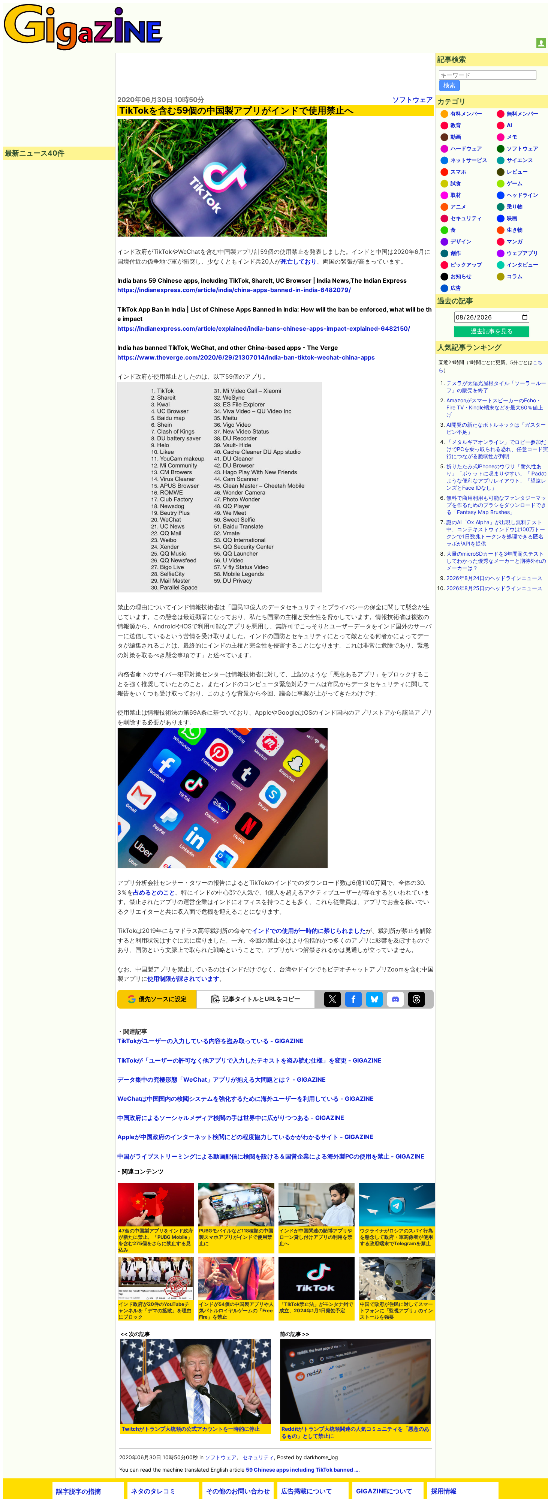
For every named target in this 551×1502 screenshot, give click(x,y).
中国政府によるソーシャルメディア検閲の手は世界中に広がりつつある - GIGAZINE (230, 1117)
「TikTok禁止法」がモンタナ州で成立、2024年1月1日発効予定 (316, 1307)
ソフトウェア (412, 99)
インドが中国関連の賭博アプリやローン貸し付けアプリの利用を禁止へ (315, 1237)
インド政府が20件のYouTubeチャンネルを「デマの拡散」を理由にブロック (155, 1310)
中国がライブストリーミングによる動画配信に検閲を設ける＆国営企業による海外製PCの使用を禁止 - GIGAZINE (270, 1156)
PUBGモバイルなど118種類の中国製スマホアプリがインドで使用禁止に (236, 1237)
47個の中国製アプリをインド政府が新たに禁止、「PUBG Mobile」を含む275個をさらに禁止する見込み (155, 1240)
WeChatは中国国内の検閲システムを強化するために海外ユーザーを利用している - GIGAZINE (245, 1098)
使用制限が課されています (183, 978)
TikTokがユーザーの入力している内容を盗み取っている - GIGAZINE (210, 1041)
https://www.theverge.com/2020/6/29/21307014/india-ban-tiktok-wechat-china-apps (246, 357)
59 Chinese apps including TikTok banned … (302, 1469)
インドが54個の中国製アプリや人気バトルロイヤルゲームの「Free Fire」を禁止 (236, 1310)
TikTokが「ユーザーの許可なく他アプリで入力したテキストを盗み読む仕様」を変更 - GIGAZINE (249, 1060)
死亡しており (299, 261)
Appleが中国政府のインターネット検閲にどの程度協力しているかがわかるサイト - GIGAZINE (245, 1137)
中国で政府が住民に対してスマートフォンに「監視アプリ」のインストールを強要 (396, 1310)
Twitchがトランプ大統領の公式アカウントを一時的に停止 (191, 1429)
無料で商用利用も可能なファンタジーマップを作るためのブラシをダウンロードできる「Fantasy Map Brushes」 (496, 505)
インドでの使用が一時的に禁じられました (309, 930)
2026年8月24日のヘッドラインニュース (494, 578)
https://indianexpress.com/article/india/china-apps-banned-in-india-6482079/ (234, 290)
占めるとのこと (154, 892)
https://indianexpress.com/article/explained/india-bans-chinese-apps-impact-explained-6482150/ (263, 328)
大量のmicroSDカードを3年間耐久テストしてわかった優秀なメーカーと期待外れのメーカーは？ (496, 560)
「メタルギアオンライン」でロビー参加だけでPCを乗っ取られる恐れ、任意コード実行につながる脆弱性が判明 (497, 449)
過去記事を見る (492, 331)
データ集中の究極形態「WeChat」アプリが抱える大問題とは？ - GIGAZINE (221, 1079)
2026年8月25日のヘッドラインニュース (494, 588)
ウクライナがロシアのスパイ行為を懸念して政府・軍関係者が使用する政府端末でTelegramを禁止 (396, 1237)
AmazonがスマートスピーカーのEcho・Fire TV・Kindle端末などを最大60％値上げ (494, 407)
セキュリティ (258, 1457)
